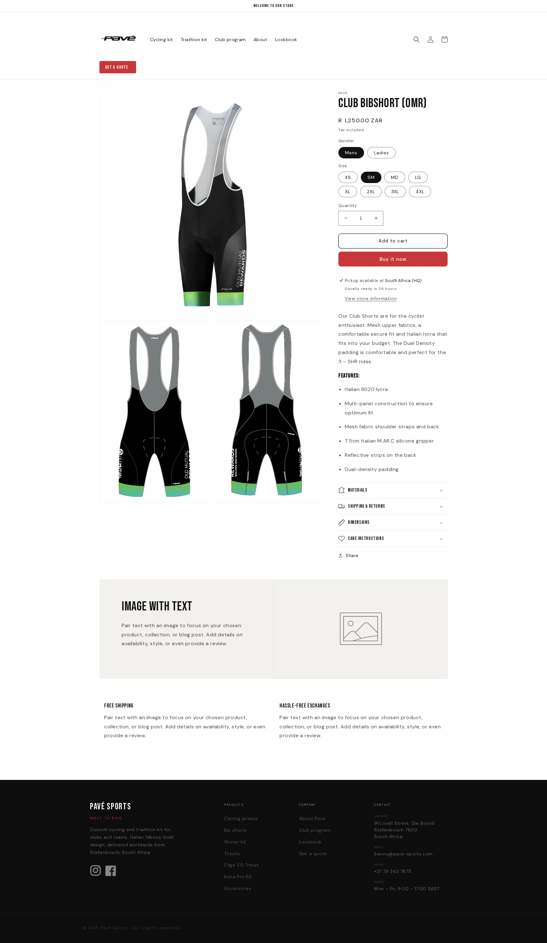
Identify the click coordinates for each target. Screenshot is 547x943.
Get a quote (116, 67)
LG (418, 177)
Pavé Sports (114, 927)
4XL (420, 191)
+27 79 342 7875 (392, 871)
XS (348, 177)
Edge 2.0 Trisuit (241, 865)
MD (395, 177)
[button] (417, 39)
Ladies (381, 153)
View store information (371, 298)
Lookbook (310, 842)
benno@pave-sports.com (403, 854)
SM (371, 177)
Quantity (347, 205)
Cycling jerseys (241, 818)
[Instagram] (95, 870)
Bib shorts (235, 830)
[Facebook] (110, 870)
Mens (351, 153)
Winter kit (235, 842)
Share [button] (352, 555)
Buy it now (393, 259)
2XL (371, 191)
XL (347, 191)
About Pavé (312, 818)
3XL (395, 191)
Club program (314, 830)
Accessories (237, 888)
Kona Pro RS (238, 876)
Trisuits (232, 853)
